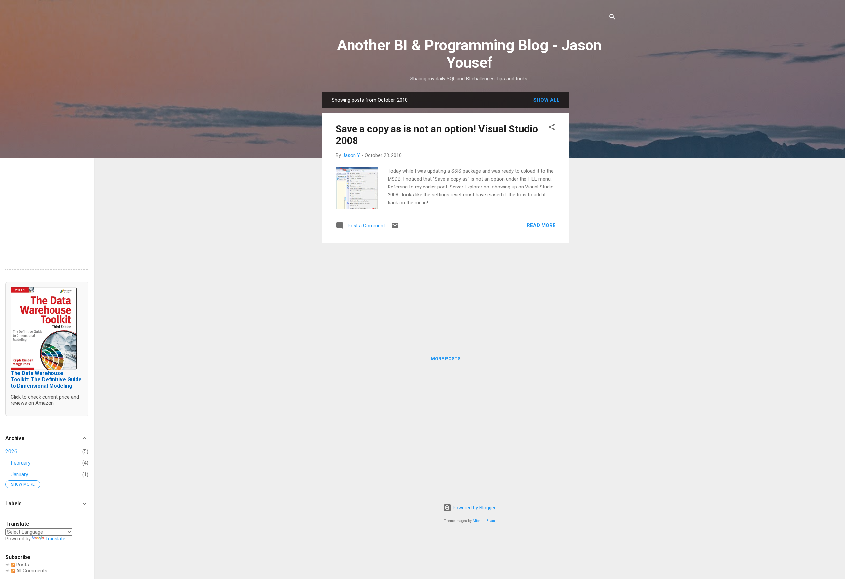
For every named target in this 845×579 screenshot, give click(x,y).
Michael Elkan (484, 521)
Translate (55, 539)
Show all (546, 100)
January (19, 474)
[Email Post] (395, 228)
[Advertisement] (595, 191)
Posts (22, 565)
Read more (541, 225)
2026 (11, 451)
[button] (552, 128)
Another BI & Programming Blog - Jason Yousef (469, 53)
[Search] (612, 18)
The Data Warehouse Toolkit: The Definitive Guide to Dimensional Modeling (46, 379)
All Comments (31, 571)
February (21, 463)
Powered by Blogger (473, 508)
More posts (446, 358)
